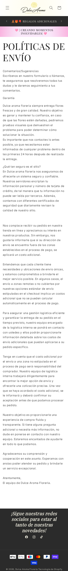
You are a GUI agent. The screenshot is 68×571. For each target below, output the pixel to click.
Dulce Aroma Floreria (26, 569)
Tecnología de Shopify (50, 569)
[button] (7, 8)
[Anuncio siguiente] (61, 21)
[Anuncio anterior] (6, 21)
